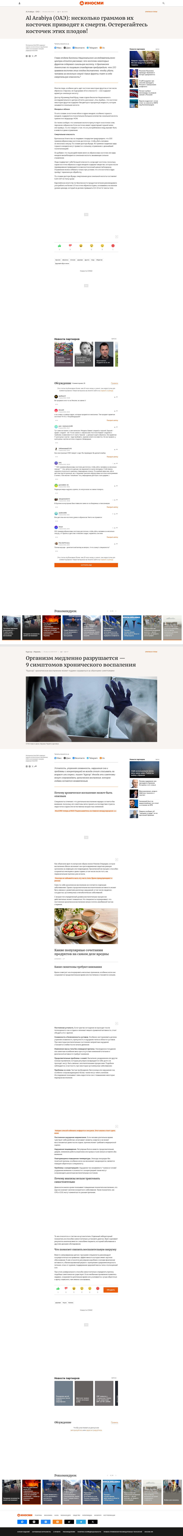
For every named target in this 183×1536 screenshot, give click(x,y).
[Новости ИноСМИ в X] (93, 1522)
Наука (65, 1302)
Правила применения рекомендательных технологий (123, 1532)
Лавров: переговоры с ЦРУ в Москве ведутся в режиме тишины (143, 63)
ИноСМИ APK (149, 1532)
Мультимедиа (87, 1515)
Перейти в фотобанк (52, 744)
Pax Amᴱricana (64, 543)
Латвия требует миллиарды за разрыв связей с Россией (147, 93)
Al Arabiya (30, 12)
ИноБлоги (97, 1515)
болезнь (70, 1302)
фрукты (87, 260)
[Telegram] (92, 48)
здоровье (80, 260)
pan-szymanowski (66, 426)
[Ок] (102, 48)
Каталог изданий (23, 1532)
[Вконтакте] (79, 48)
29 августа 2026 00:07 (50, 651)
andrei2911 (63, 513)
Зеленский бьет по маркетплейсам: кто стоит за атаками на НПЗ (149, 803)
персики (57, 260)
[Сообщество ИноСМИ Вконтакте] (46, 1522)
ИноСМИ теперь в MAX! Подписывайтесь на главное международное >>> (85, 811)
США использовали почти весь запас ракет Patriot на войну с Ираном (142, 773)
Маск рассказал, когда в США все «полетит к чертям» (148, 793)
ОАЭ (37, 12)
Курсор (29, 652)
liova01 (61, 410)
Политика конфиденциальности (89, 1532)
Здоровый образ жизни (62, 263)
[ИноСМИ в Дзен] (34, 1522)
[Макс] (58, 48)
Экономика (48, 1515)
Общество (99, 260)
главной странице (106, 390)
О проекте (56, 1532)
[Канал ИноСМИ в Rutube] (69, 1522)
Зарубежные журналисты (41, 1532)
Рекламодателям (69, 1532)
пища (92, 260)
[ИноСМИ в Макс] (22, 1522)
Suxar (61, 527)
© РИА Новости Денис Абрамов (35, 744)
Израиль (37, 652)
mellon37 (62, 396)
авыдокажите (64, 499)
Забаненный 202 (65, 448)
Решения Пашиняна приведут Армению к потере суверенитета (147, 72)
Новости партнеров (144, 49)
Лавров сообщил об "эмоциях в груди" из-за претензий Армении (148, 813)
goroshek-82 (64, 485)
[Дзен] (67, 48)
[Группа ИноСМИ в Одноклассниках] (57, 1522)
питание (72, 260)
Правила (114, 383)
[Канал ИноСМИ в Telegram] (81, 1522)
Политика (38, 1515)
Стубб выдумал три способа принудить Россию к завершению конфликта (147, 83)
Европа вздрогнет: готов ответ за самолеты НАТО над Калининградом (148, 103)
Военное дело (66, 1515)
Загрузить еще (86, 565)
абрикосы (65, 260)
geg (60, 462)
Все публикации (109, 1515)
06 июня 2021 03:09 (48, 11)
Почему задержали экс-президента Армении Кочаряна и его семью (148, 783)
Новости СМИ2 (86, 271)
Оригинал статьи (151, 11)
